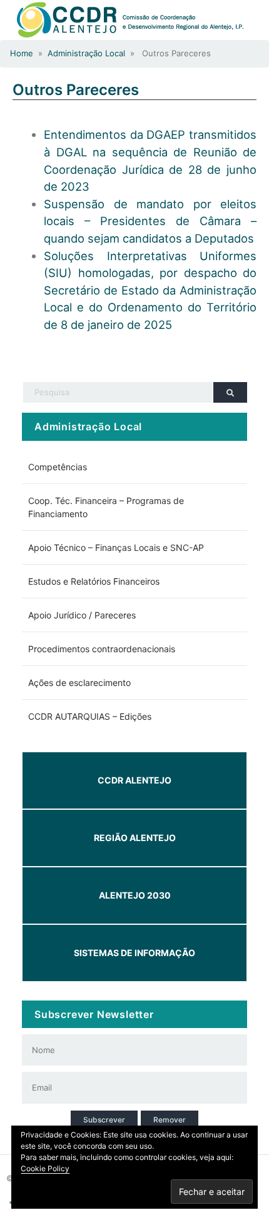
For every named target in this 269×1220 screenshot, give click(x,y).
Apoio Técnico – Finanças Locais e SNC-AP (116, 547)
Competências (57, 466)
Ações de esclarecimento (79, 682)
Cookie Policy (45, 1168)
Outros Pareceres (76, 90)
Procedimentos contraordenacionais (101, 648)
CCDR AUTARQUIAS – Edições (89, 716)
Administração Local (86, 53)
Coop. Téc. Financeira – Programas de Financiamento (106, 507)
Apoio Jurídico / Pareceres (82, 615)
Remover (169, 1119)
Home (21, 53)
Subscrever (104, 1119)
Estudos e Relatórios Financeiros (94, 581)
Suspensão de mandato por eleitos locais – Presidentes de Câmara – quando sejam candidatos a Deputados (150, 221)
